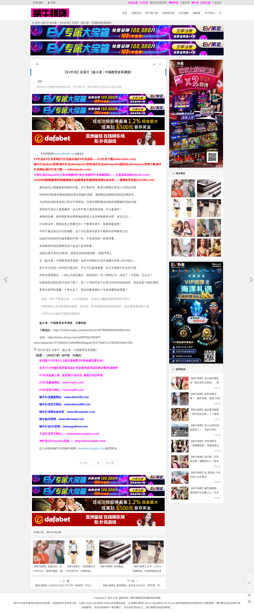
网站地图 (135, 597)
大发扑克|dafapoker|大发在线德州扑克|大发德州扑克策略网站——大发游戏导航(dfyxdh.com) (91, 174)
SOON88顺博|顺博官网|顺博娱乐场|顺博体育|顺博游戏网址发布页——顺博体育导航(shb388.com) (94, 179)
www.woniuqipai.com (92, 448)
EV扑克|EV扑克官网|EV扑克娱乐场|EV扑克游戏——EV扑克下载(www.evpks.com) (85, 159)
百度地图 (145, 597)
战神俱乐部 (168, 13)
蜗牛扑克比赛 (49, 22)
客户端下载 (152, 13)
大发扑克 (185, 2)
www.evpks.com (73, 382)
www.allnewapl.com (71, 419)
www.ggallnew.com (75, 426)
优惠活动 (136, 13)
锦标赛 (196, 13)
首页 (124, 13)
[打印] (154, 64)
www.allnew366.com (77, 404)
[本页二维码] (249, 601)
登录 (53, 2)
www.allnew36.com (76, 397)
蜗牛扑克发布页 (158, 2)
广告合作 (217, 2)
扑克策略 (184, 13)
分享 (111, 463)
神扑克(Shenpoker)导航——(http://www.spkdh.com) (72, 441)
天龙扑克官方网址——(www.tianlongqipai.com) (69, 433)
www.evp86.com (73, 389)
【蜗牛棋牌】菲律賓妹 (111, 566)
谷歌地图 (156, 597)
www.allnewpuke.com (81, 411)
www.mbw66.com (65, 153)
